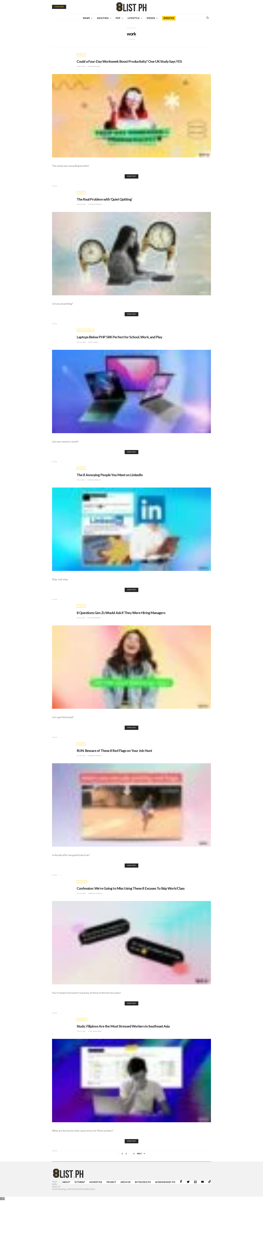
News (86, 18)
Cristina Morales (95, 204)
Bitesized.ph (143, 1182)
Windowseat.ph (165, 1182)
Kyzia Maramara (94, 618)
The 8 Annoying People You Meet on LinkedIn (110, 475)
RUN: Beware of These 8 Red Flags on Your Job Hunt (114, 750)
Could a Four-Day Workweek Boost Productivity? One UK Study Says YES (129, 61)
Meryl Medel (93, 342)
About (66, 1182)
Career (81, 55)
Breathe (169, 18)
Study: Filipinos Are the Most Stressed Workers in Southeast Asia (123, 1026)
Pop (118, 18)
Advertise (95, 1182)
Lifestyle (133, 18)
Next (139, 1154)
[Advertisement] (131, 1220)
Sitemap (80, 1182)
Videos (151, 18)
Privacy (111, 1182)
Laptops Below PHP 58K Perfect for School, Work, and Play (119, 337)
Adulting (102, 18)
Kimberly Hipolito (95, 755)
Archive (126, 1182)
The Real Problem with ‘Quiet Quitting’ (104, 199)
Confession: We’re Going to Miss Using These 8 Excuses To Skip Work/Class (131, 888)
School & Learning (85, 330)
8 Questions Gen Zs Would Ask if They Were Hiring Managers (121, 613)
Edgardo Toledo (94, 66)
